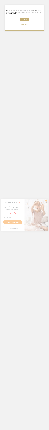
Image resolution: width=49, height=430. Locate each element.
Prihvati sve (24, 19)
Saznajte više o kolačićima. (12, 15)
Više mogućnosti (24, 24)
